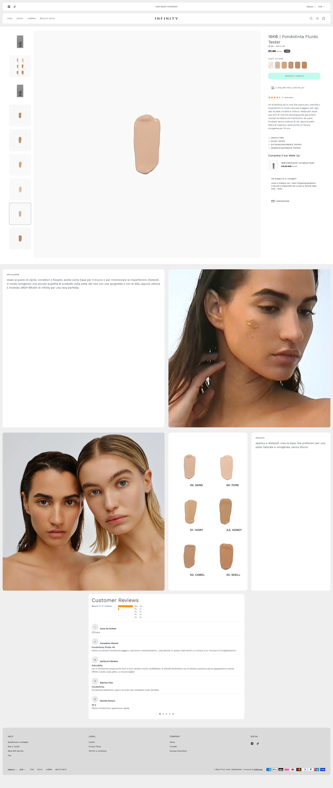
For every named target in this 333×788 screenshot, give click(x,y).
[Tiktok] (15, 6)
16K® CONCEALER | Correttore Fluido (297, 163)
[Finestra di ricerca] (311, 18)
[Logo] (166, 18)
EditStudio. (258, 769)
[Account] (317, 18)
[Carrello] (324, 18)
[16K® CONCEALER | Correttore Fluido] (273, 165)
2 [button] (163, 714)
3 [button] (166, 714)
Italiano (310, 7)
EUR (320, 7)
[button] (169, 714)
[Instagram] (9, 6)
